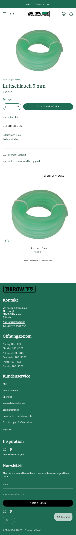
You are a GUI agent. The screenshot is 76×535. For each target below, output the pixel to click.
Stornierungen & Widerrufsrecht (19, 422)
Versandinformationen (14, 403)
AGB (5, 383)
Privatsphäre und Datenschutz (17, 415)
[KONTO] (64, 14)
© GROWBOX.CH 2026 (12, 530)
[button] (12, 14)
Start (5, 79)
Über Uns (7, 396)
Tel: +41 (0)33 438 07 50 (14, 326)
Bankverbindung (11, 409)
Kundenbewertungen (13, 454)
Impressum (8, 428)
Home (26, 260)
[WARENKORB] (71, 14)
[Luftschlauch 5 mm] (38, 213)
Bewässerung (34, 260)
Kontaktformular (11, 390)
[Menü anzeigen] (4, 14)
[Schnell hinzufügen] (7, 240)
